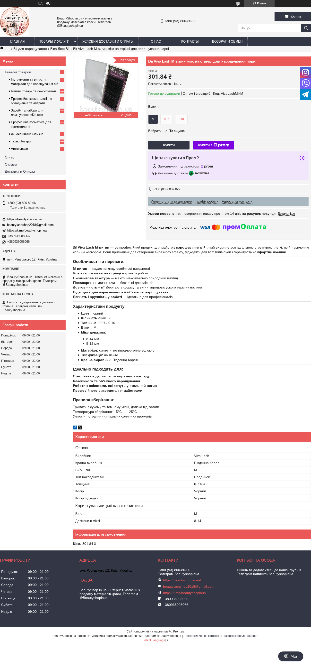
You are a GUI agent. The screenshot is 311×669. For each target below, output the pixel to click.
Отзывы (11, 164)
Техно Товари (21, 141)
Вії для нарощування (30, 49)
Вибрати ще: (166, 131)
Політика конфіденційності (240, 636)
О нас (156, 41)
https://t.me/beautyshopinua (27, 230)
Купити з (205, 145)
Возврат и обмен (227, 41)
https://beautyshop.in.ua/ (24, 219)
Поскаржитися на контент (201, 636)
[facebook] (75, 428)
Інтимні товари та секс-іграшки (33, 91)
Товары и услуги (54, 41)
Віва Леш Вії (59, 49)
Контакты (190, 41)
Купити (169, 145)
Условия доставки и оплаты (108, 41)
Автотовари (19, 148)
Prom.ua (178, 631)
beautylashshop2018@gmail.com (30, 225)
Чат (294, 656)
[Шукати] (306, 28)
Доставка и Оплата (20, 171)
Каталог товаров (18, 72)
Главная (17, 41)
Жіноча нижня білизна (27, 134)
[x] (80, 428)
